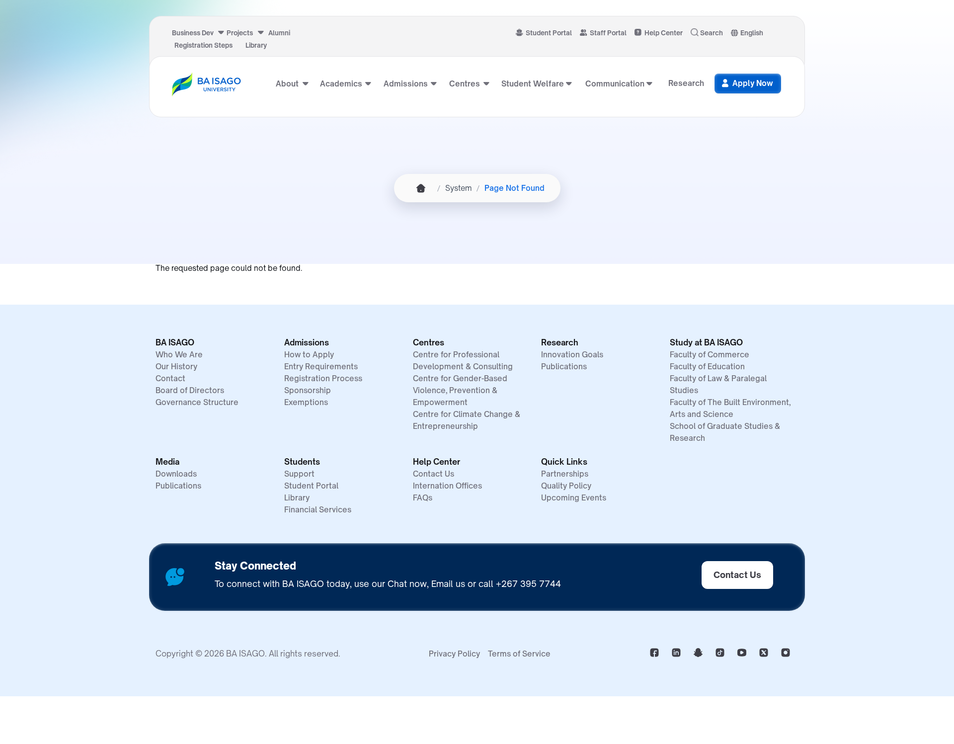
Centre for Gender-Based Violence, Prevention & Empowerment (460, 390)
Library (256, 45)
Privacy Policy (454, 654)
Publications (564, 366)
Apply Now (752, 83)
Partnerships (564, 474)
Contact (170, 378)
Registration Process (323, 378)
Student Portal (549, 33)
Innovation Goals (572, 354)
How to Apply (309, 354)
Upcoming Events (573, 497)
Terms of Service (519, 654)
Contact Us (433, 474)
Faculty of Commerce (709, 354)
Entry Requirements (321, 366)
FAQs (422, 497)
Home (421, 188)
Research (686, 83)
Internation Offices (447, 486)
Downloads (176, 474)
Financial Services (317, 509)
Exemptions (306, 402)
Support (299, 474)
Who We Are (179, 354)
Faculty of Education (707, 366)
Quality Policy (566, 486)
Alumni (279, 33)
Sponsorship (307, 390)
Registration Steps (203, 45)
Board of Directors (190, 390)
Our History (176, 366)
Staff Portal (608, 33)
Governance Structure (197, 402)
